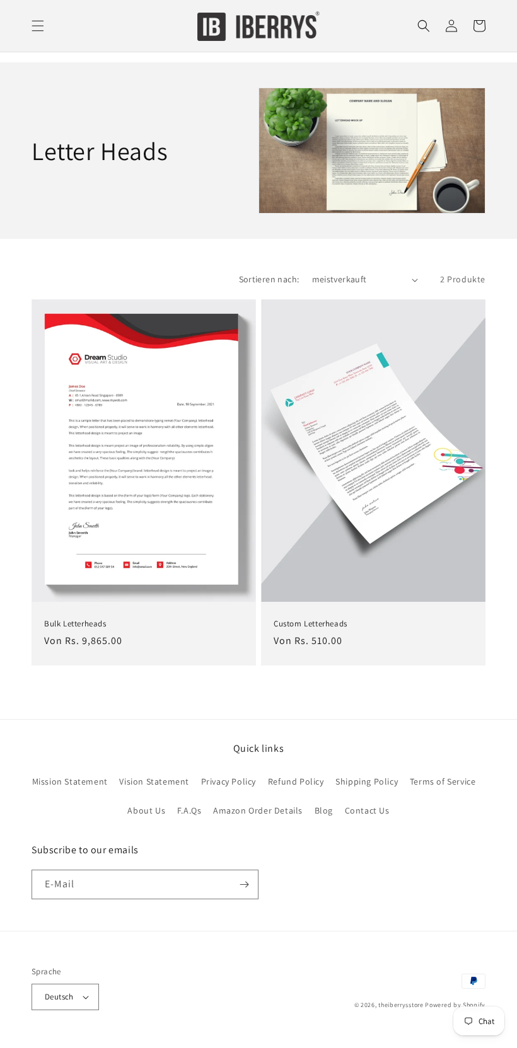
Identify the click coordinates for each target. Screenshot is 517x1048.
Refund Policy (296, 781)
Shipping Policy (366, 781)
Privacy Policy (228, 781)
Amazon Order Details (258, 810)
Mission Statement (70, 781)
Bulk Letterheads (75, 624)
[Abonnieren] (244, 884)
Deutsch (59, 996)
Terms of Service (443, 781)
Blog (324, 810)
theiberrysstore (401, 1005)
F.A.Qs (189, 810)
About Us (146, 810)
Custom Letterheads (310, 624)
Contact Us (367, 810)
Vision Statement (154, 781)
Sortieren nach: (269, 279)
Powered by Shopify (455, 1005)
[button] (38, 26)
